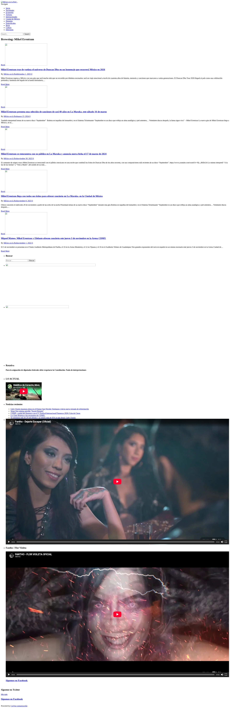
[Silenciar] (222, 542)
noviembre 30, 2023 (24, 159)
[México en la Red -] (9, 2)
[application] (117, 481)
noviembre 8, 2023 (24, 201)
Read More (5, 84)
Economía (9, 12)
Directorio (9, 30)
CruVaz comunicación (19, 706)
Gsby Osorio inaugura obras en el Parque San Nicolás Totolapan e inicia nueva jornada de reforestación (50, 409)
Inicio (8, 8)
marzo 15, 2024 (23, 116)
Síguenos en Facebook (17, 680)
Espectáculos (11, 23)
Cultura (8, 28)
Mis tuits (4, 694)
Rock (8, 25)
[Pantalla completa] (226, 542)
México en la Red (10, 74)
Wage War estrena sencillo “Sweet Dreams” (27, 411)
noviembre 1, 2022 (24, 243)
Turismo (9, 15)
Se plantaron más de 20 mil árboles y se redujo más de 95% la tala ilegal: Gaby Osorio (43, 418)
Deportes (9, 21)
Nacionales (10, 10)
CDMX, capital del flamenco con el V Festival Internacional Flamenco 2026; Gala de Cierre (45, 413)
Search (27, 34)
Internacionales (11, 17)
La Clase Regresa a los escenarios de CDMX (28, 415)
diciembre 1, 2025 (24, 74)
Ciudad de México (13, 19)
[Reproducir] (9, 542)
